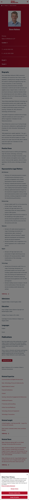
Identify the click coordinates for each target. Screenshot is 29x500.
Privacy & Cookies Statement (8, 486)
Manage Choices (14, 488)
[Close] (27, 474)
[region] (14, 486)
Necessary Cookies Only (14, 493)
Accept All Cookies (14, 497)
